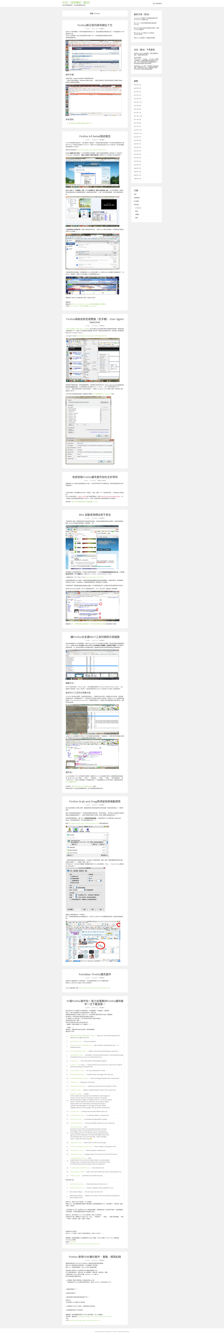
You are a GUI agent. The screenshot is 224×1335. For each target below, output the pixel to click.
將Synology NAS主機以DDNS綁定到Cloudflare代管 (144, 33)
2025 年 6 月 (137, 85)
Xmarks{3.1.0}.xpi (75, 1175)
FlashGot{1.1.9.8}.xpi (76, 1094)
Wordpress (138, 208)
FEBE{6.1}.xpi (74, 1082)
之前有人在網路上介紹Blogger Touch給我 (77, 329)
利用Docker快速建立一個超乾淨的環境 (144, 38)
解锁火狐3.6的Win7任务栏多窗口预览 (82, 786)
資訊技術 (104, 480)
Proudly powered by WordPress (103, 1331)
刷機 (136, 211)
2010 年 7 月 (137, 144)
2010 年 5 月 (137, 151)
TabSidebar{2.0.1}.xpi (76, 1154)
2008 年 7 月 (137, 178)
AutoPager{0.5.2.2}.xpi (76, 1055)
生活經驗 (136, 201)
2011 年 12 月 (138, 116)
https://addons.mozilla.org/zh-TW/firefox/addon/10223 (94, 988)
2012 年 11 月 (138, 102)
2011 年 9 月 (137, 119)
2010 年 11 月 (138, 133)
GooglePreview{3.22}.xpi (77, 1115)
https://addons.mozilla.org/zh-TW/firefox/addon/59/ (92, 336)
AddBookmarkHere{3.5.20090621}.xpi (80, 1045)
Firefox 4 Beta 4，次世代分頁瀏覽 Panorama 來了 (83, 306)
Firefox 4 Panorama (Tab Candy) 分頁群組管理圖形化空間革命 (88, 304)
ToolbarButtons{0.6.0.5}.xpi (78, 1158)
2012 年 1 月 (137, 112)
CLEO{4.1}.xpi (74, 1061)
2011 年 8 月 (137, 123)
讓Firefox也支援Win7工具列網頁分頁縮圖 (95, 637)
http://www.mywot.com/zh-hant (94, 577)
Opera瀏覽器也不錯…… (72, 782)
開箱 (136, 218)
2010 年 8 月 (137, 140)
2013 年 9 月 (137, 91)
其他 (135, 194)
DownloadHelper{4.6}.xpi (77, 1074)
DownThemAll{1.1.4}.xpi (77, 1070)
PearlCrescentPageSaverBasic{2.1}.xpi (81, 1146)
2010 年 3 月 (137, 158)
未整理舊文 (101, 28)
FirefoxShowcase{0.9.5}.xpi (77, 1086)
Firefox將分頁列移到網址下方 (95, 25)
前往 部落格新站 (157, 3)
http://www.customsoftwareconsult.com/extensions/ (85, 1244)
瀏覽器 (99, 480)
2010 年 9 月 (137, 137)
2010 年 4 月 (137, 154)
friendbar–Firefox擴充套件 (95, 974)
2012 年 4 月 (137, 109)
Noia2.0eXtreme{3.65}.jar (77, 1184)
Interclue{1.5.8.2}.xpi (75, 1119)
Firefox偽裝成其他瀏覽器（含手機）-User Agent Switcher (95, 320)
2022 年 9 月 (137, 88)
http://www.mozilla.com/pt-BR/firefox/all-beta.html (91, 150)
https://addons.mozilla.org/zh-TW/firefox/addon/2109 (84, 1320)
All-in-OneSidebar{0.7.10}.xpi (78, 1051)
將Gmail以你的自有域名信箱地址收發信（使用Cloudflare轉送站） (146, 28)
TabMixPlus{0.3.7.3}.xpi (76, 1150)
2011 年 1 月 (137, 126)
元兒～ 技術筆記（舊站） (77, 2)
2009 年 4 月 (137, 171)
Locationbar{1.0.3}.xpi (76, 1123)
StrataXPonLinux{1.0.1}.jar (77, 1188)
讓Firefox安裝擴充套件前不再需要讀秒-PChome (85, 501)
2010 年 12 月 (138, 130)
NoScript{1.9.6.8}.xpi (75, 1127)
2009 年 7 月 (137, 168)
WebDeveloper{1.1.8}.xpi (77, 1172)
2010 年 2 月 (137, 161)
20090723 (73, 1242)
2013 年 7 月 (137, 95)
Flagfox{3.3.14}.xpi (75, 1090)
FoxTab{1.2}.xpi (74, 1111)
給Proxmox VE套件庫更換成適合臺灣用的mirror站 (145, 23)
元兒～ (88, 28)
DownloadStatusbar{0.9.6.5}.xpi (79, 1078)
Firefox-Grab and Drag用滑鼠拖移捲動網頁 (95, 801)
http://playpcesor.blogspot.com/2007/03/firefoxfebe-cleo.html (94, 1316)
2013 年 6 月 (137, 98)
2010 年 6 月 (137, 147)
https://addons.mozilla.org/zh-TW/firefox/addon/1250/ (83, 823)
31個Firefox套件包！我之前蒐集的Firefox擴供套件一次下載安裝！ (94, 1002)
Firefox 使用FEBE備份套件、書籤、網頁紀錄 (95, 1257)
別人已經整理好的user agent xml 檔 (102, 394)
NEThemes (126, 1331)
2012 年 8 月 (137, 105)
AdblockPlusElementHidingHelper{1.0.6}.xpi (82, 1035)
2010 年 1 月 (137, 165)
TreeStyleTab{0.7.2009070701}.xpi (79, 1168)
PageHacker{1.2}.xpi (75, 1142)
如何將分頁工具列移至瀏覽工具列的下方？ (80, 123)
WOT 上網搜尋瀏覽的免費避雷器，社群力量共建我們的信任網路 (88, 624)
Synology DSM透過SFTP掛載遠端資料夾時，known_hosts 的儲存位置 (146, 18)
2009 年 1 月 (137, 175)
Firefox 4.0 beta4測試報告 (95, 136)
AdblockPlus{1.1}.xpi (75, 1041)
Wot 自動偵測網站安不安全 (95, 514)
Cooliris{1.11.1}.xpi (75, 1065)
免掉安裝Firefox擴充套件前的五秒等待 (95, 477)
